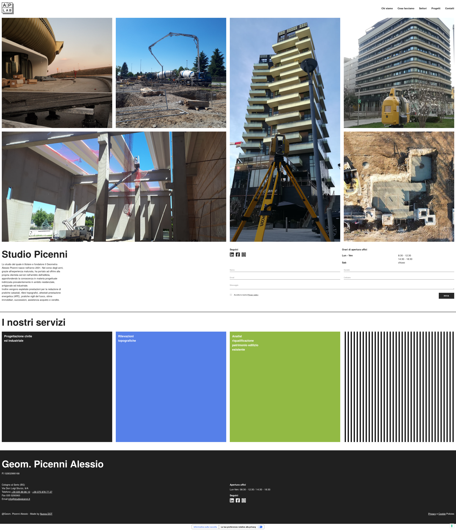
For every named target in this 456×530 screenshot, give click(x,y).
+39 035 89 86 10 (20, 491)
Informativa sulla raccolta (205, 527)
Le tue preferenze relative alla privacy (238, 527)
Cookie (442, 513)
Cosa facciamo (406, 8)
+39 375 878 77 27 (42, 491)
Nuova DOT (46, 513)
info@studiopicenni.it (19, 499)
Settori (423, 8)
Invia (446, 295)
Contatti (449, 8)
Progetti (435, 8)
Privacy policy (252, 294)
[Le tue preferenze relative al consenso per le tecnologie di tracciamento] (452, 526)
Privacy (432, 513)
